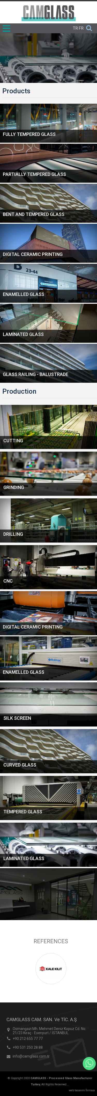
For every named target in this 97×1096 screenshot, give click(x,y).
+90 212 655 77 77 (28, 1038)
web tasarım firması (82, 1090)
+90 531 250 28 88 (28, 1047)
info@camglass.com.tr (31, 1056)
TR (75, 28)
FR (81, 28)
